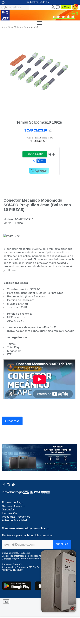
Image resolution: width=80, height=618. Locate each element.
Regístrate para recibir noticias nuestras (27, 535)
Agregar (41, 170)
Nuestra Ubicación (13, 506)
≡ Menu (66, 7)
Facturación (9, 513)
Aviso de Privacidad (14, 520)
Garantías (8, 509)
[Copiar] (51, 130)
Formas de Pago (12, 502)
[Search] (3, 7)
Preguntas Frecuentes (16, 516)
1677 (43, 160)
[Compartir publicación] (34, 161)
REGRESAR (12, 421)
